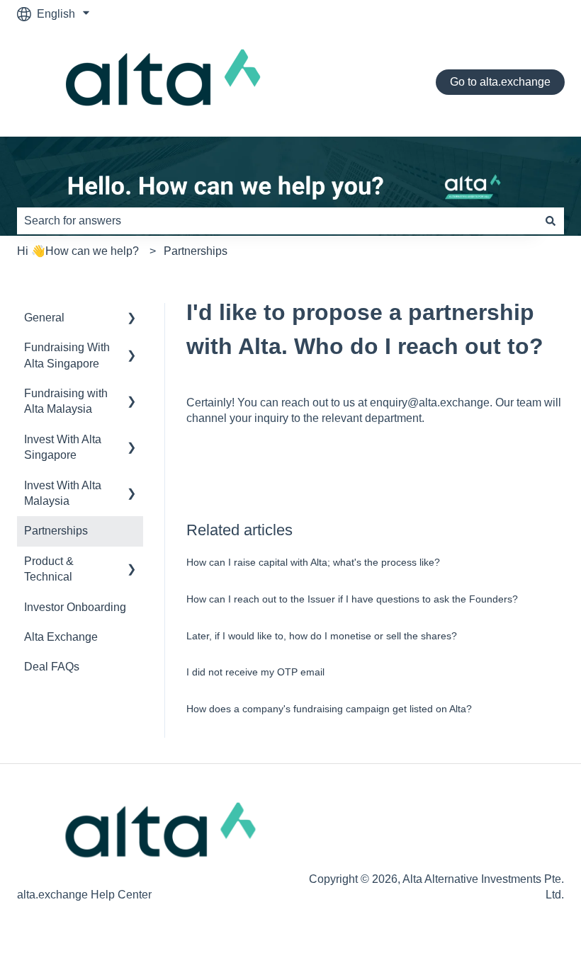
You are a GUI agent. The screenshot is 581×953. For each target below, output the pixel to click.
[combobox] (277, 220)
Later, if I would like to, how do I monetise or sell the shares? (321, 635)
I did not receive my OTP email (255, 672)
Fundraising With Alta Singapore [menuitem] (67, 355)
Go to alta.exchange (500, 82)
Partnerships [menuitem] (56, 531)
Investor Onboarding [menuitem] (75, 607)
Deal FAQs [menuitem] (51, 667)
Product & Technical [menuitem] (49, 569)
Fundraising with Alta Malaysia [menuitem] (66, 401)
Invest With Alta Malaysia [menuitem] (62, 493)
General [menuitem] (44, 318)
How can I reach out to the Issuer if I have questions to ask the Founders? (352, 599)
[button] (131, 318)
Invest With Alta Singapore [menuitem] (62, 447)
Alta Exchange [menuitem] (61, 637)
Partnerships (195, 251)
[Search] (550, 220)
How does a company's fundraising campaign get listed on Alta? (329, 708)
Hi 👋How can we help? (78, 251)
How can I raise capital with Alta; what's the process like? (313, 562)
